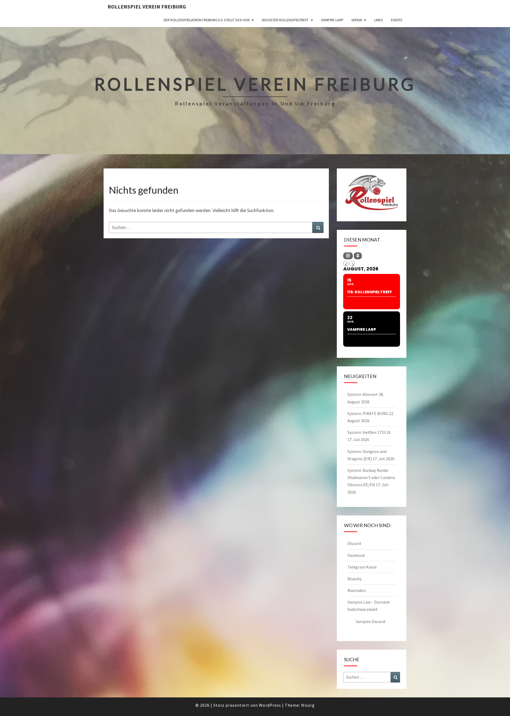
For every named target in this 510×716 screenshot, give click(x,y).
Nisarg (308, 705)
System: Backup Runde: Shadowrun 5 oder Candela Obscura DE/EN (371, 477)
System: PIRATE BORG (367, 413)
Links (378, 20)
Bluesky (354, 578)
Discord (354, 543)
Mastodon (356, 590)
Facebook (356, 555)
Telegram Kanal (362, 567)
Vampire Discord (370, 621)
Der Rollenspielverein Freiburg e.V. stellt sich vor (207, 20)
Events (396, 20)
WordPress (270, 705)
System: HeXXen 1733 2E (369, 432)
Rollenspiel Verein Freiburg (147, 6)
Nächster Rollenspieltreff (285, 20)
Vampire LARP (332, 20)
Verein (356, 20)
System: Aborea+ (362, 394)
